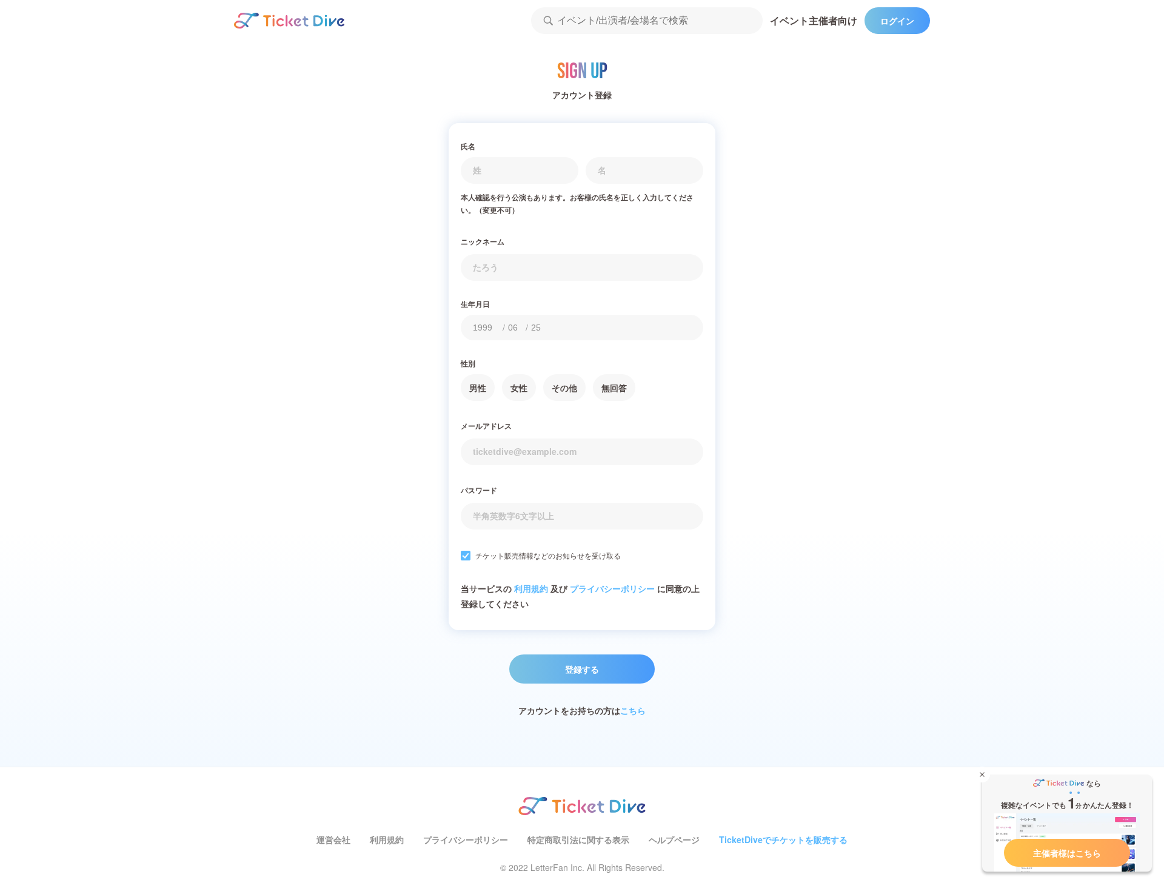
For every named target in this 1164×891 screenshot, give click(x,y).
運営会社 (333, 839)
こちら (633, 710)
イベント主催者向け (813, 20)
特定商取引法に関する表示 (578, 839)
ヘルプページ (674, 839)
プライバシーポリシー (612, 588)
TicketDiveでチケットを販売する (783, 839)
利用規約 (531, 588)
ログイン (897, 21)
